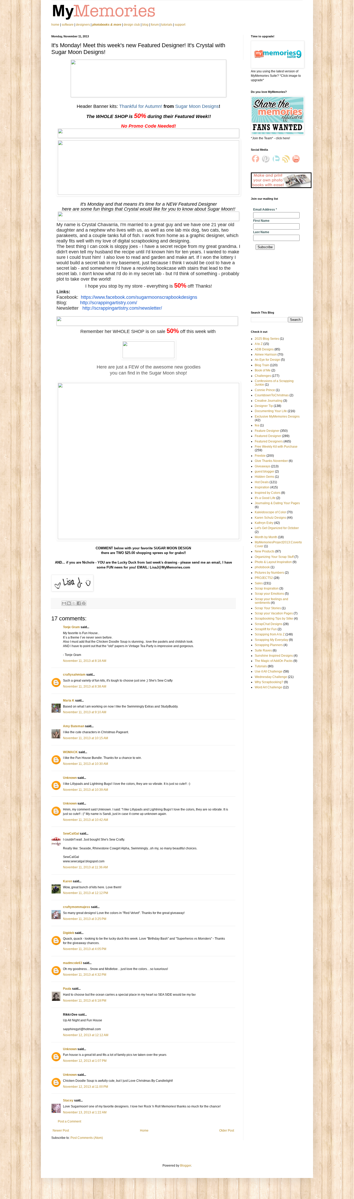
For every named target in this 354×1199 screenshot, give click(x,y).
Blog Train (262, 365)
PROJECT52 (264, 578)
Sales (259, 583)
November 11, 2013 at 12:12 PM (85, 893)
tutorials (166, 24)
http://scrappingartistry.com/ (108, 302)
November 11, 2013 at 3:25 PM (84, 919)
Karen (67, 881)
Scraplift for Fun (266, 629)
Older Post (226, 1130)
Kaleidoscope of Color (270, 512)
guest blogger (264, 471)
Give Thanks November (271, 461)
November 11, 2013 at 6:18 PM (84, 1000)
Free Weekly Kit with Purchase (276, 446)
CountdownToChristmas (272, 395)
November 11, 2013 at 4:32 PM (84, 974)
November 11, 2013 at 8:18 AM (84, 661)
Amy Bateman (73, 726)
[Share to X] (73, 603)
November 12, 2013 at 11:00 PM (85, 1087)
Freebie (260, 456)
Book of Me (263, 370)
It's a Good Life (265, 498)
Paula (67, 988)
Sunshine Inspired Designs (274, 655)
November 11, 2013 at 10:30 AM (85, 764)
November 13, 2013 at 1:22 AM (85, 1112)
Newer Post (61, 1130)
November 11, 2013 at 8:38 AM (84, 686)
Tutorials (261, 666)
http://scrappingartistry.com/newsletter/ (122, 308)
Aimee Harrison (266, 354)
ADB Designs (264, 349)
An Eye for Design (267, 360)
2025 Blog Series (267, 339)
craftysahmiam (74, 674)
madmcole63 (72, 963)
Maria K (68, 700)
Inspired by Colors (267, 493)
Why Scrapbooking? (269, 682)
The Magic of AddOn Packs (274, 661)
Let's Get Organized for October (277, 528)
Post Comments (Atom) (86, 1138)
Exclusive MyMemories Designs (277, 416)
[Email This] (64, 603)
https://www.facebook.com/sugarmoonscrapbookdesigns (139, 297)
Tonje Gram (71, 627)
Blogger (185, 1165)
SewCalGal (71, 833)
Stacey (68, 1100)
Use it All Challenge (268, 671)
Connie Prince (265, 390)
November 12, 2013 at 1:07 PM (85, 1061)
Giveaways (262, 466)
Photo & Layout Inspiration (273, 562)
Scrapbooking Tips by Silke (274, 618)
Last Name (261, 232)
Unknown (70, 778)
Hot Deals (262, 482)
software (68, 24)
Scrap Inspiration (267, 588)
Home (144, 1130)
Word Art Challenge (268, 687)
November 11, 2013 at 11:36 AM (85, 867)
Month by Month (266, 537)
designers (83, 24)
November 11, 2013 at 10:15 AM (85, 738)
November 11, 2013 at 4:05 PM (84, 949)
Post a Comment (69, 1121)
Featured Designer (268, 436)
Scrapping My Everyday (271, 640)
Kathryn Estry (264, 523)
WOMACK (70, 752)
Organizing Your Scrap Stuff (274, 557)
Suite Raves (263, 650)
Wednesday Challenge (271, 677)
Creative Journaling (268, 401)
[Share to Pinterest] (83, 603)
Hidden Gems (264, 477)
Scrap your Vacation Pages (274, 613)
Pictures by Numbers (269, 572)
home (55, 24)
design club (132, 24)
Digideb (68, 933)
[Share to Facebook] (78, 603)
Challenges (263, 376)
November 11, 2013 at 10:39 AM (85, 790)
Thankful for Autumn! (140, 106)
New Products (264, 551)
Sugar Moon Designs (197, 106)
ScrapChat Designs (268, 624)
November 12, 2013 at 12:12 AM (85, 1035)
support (180, 24)
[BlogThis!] (69, 603)
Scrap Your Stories (268, 608)
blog (145, 24)
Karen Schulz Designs (270, 517)
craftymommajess (76, 907)
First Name (261, 220)
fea (257, 425)
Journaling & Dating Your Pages (277, 503)
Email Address (265, 209)
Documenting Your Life (271, 411)
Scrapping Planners (269, 645)
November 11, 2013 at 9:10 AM (84, 712)
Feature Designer (267, 431)
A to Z (259, 344)
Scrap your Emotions (269, 593)
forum (155, 24)
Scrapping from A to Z (270, 634)
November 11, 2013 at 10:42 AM (85, 820)
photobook (262, 567)
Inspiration (262, 487)
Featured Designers (269, 441)
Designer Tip (264, 406)
